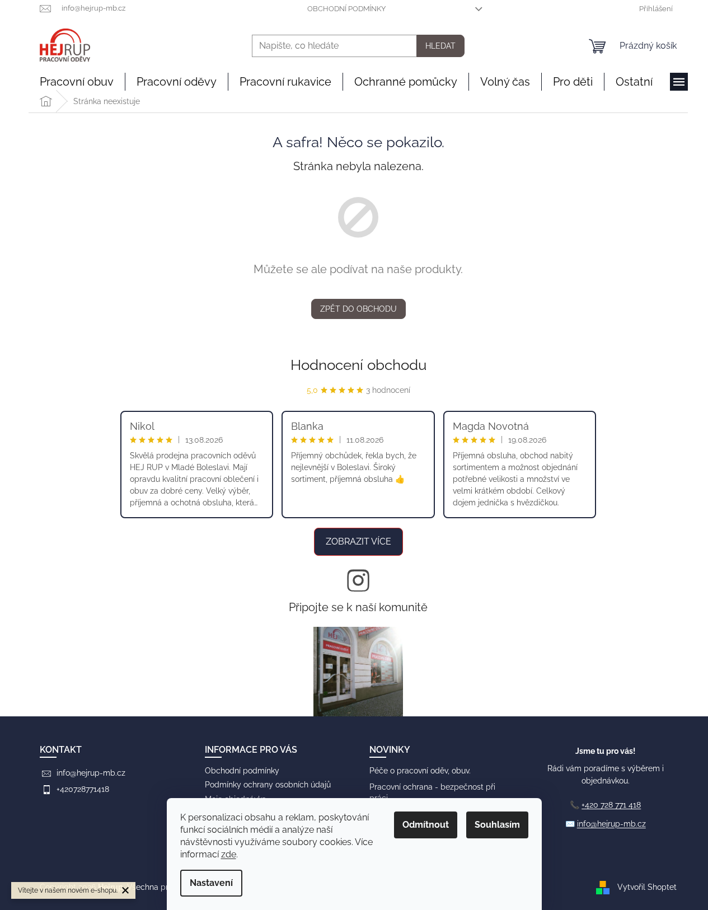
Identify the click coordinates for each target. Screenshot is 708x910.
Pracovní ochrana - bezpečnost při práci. (432, 792)
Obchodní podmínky (346, 8)
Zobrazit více (358, 541)
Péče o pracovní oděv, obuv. (420, 770)
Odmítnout (425, 824)
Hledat (440, 45)
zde (228, 854)
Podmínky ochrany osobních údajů (268, 784)
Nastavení (211, 883)
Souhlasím (497, 824)
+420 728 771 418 (611, 804)
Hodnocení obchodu (358, 365)
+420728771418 (83, 789)
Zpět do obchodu (358, 308)
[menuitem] (77, 82)
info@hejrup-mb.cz (91, 772)
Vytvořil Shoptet (647, 887)
